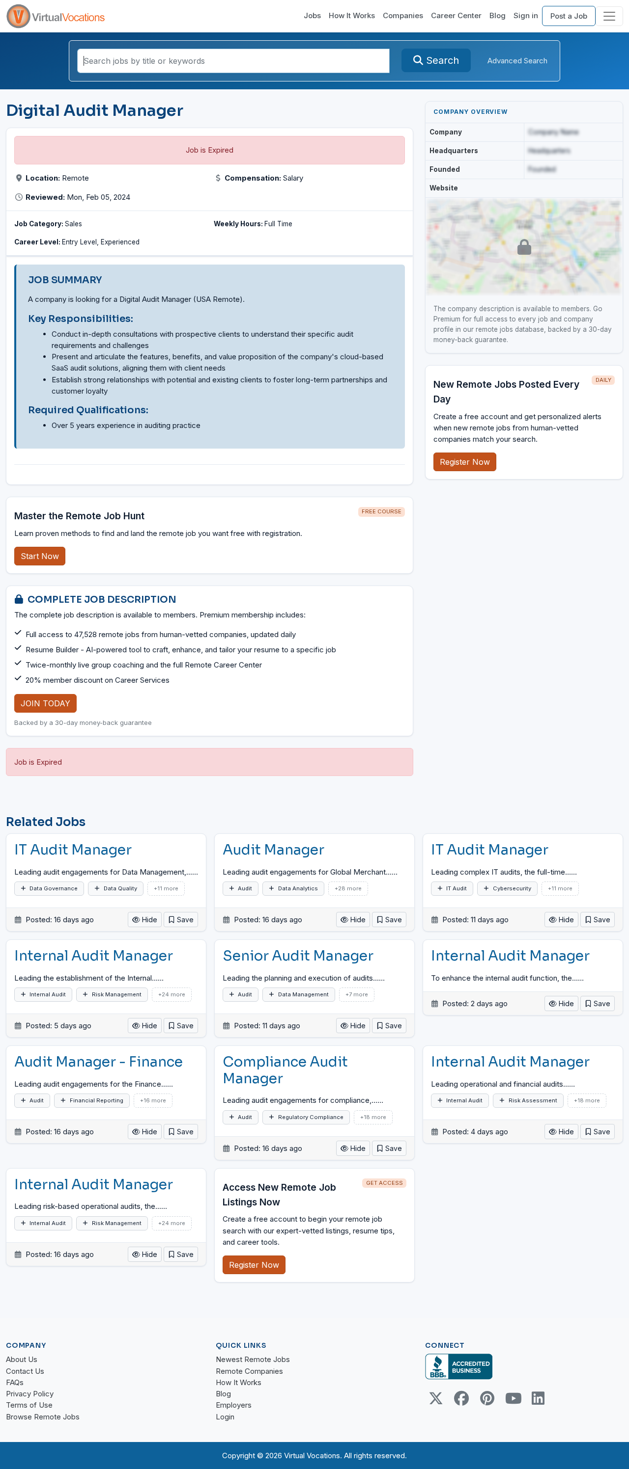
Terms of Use (29, 1405)
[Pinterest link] (487, 1398)
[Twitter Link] (436, 1398)
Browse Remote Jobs (43, 1416)
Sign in (526, 15)
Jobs (312, 15)
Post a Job (568, 16)
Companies (403, 15)
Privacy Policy (30, 1393)
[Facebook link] (461, 1398)
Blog (497, 15)
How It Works (352, 15)
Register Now (465, 462)
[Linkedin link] (538, 1398)
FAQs (15, 1382)
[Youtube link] (512, 1398)
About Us (21, 1359)
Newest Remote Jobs (253, 1359)
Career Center (456, 15)
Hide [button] (148, 919)
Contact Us (25, 1371)
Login (225, 1416)
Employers (234, 1405)
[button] (181, 919)
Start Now (40, 556)
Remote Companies (249, 1371)
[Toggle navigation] (609, 16)
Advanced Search (517, 60)
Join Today (45, 703)
